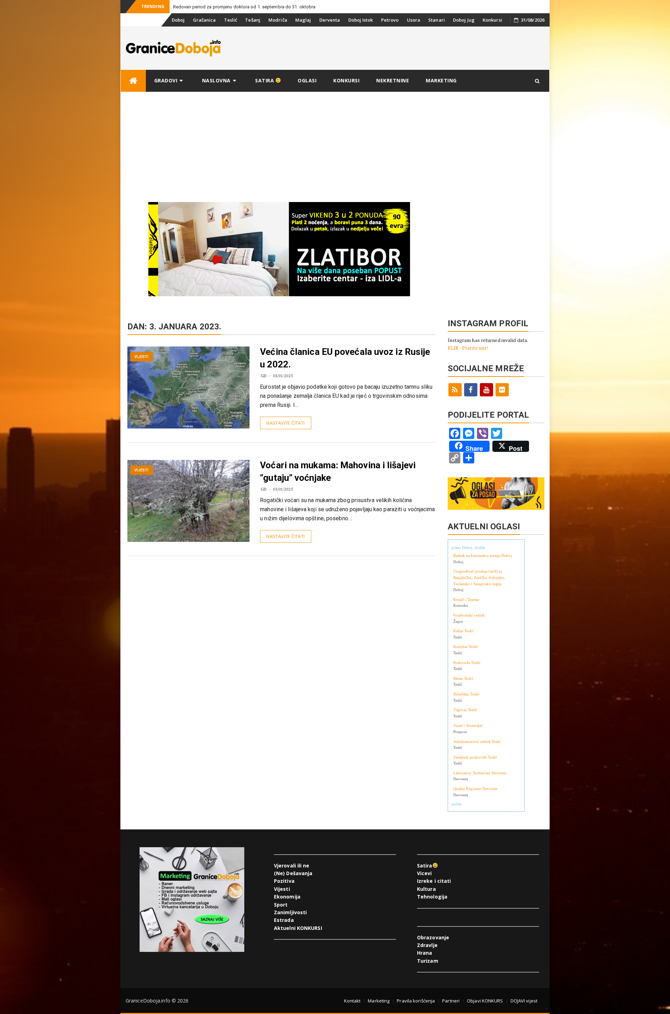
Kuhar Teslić (463, 631)
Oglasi (307, 80)
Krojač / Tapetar (466, 599)
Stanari (436, 20)
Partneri (451, 1001)
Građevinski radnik (469, 615)
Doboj (178, 20)
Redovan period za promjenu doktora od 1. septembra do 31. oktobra (244, 6)
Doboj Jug (464, 20)
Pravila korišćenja (416, 1001)
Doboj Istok (360, 20)
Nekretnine (392, 80)
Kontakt (352, 1001)
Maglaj (303, 20)
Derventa (329, 20)
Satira (265, 80)
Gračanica (204, 20)
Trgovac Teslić (465, 710)
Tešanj (252, 20)
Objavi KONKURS (485, 1001)
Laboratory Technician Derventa (480, 773)
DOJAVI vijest (524, 1001)
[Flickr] (502, 389)
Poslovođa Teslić (467, 663)
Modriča (277, 20)
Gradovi (166, 80)
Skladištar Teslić (466, 694)
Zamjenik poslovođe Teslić (475, 757)
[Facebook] (470, 389)
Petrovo (390, 20)
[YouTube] (486, 389)
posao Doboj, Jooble (468, 547)
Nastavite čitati (285, 423)
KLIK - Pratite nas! (468, 347)
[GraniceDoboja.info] (133, 81)
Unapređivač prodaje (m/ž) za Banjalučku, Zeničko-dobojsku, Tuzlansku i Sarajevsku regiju (479, 577)
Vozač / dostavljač (468, 725)
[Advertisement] (335, 144)
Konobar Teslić (465, 646)
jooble (457, 804)
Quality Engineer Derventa (475, 788)
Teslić (230, 20)
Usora (413, 20)
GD (264, 375)
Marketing (441, 80)
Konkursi (492, 20)
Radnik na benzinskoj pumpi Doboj (482, 555)
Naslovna (216, 80)
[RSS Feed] (455, 389)
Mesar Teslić (463, 678)
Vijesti (141, 357)
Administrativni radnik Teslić (477, 741)
